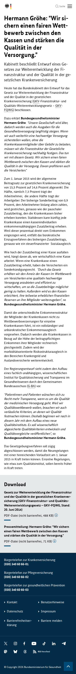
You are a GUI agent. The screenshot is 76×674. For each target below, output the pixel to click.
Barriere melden (51, 621)
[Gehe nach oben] (68, 666)
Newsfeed (44, 651)
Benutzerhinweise (52, 602)
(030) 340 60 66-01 (16, 564)
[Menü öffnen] (69, 6)
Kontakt (12, 602)
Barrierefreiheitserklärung (19, 623)
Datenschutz (15, 611)
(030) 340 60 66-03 (16, 590)
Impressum (48, 611)
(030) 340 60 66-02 (16, 577)
